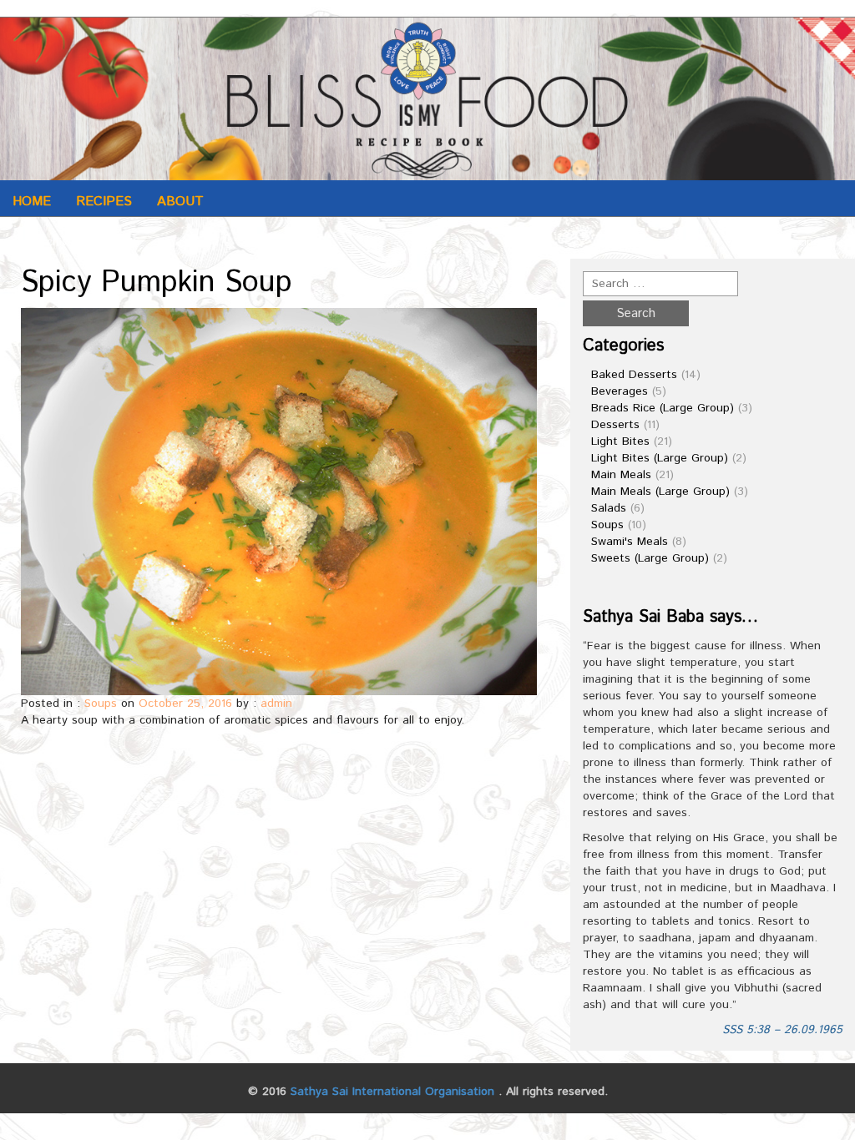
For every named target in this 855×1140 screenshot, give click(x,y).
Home (32, 201)
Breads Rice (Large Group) (662, 408)
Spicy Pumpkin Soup (156, 283)
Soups (100, 703)
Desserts (615, 424)
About (180, 201)
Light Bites (620, 441)
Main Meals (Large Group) (660, 491)
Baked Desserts (634, 374)
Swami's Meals (629, 541)
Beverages (619, 391)
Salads (608, 508)
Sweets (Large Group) (650, 558)
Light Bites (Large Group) (659, 458)
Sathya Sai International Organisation (392, 1091)
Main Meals (621, 475)
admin (276, 703)
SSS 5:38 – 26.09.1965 (782, 1029)
